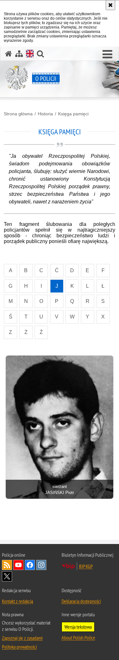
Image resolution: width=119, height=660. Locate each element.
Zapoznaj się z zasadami (22, 638)
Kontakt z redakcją (17, 601)
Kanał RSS (7, 565)
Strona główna (18, 113)
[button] (107, 54)
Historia (45, 113)
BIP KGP (86, 566)
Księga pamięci (73, 113)
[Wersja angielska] (30, 53)
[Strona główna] (8, 54)
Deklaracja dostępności (81, 601)
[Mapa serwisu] (19, 54)
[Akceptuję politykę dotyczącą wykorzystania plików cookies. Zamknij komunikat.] (110, 5)
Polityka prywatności (19, 647)
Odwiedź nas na (18, 565)
